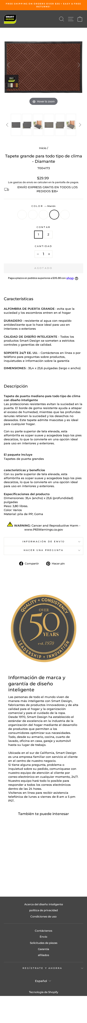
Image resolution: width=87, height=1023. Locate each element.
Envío (43, 936)
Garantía (43, 949)
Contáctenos (43, 930)
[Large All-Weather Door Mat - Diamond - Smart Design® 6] (71, 125)
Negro (22, 214)
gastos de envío (23, 182)
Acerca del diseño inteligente (43, 904)
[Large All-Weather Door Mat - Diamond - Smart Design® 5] (60, 125)
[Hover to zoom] (43, 67)
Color (43, 206)
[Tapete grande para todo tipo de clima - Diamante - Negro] (8, 876)
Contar (43, 227)
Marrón (54, 214)
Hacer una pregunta (44, 550)
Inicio (42, 148)
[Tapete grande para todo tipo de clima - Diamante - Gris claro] (19, 876)
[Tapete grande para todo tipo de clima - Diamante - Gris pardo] (29, 876)
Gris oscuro (32, 214)
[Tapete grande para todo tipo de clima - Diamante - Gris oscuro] (13, 876)
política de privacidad (43, 910)
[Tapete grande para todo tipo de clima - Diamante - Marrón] (24, 876)
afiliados (43, 955)
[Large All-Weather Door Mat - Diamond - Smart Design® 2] (27, 125)
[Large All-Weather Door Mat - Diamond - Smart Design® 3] (38, 125)
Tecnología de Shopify (43, 992)
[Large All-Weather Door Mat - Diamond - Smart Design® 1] (16, 125)
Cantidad (43, 246)
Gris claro (43, 214)
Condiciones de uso (43, 916)
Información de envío (43, 541)
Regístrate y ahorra (42, 968)
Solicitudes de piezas (43, 943)
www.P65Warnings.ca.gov (43, 529)
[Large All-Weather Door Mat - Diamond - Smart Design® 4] (49, 125)
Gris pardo (64, 214)
